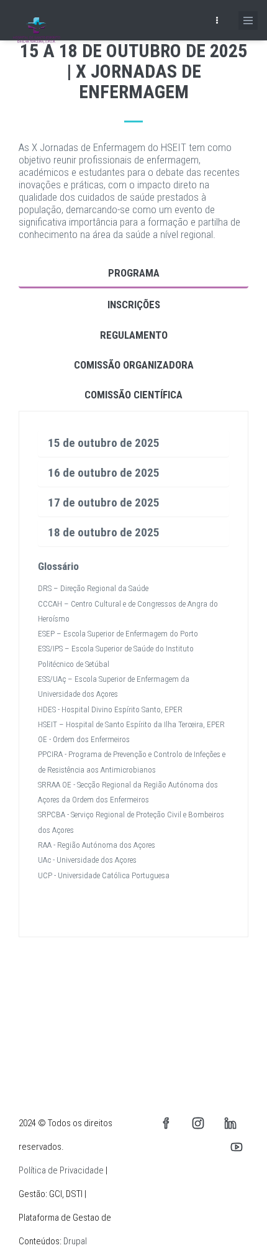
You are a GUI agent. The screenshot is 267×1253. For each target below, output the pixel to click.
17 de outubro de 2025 (104, 502)
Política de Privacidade (61, 1170)
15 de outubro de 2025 (104, 443)
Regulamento (134, 335)
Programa (134, 273)
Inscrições (133, 304)
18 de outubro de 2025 (104, 532)
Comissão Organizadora (134, 365)
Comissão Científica (133, 394)
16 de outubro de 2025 (104, 473)
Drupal (75, 1241)
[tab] (133, 443)
